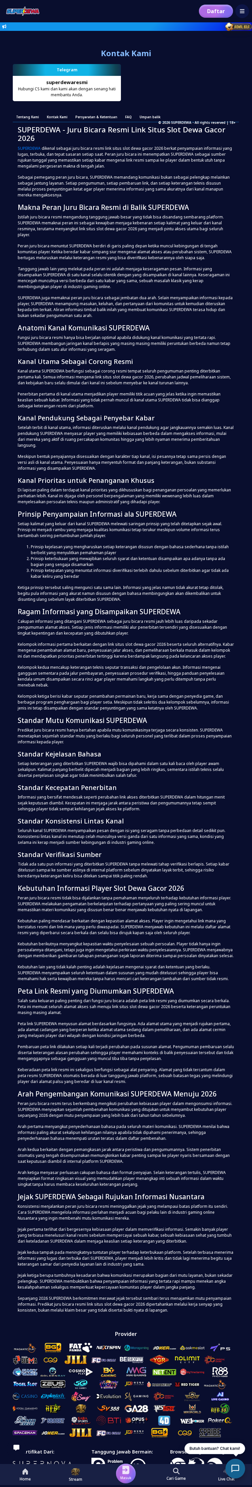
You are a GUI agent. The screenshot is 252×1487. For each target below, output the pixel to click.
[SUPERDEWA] (21, 11)
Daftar (216, 11)
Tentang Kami (27, 117)
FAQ (128, 117)
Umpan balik (150, 117)
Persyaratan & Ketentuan (96, 117)
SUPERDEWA (29, 148)
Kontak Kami (57, 117)
